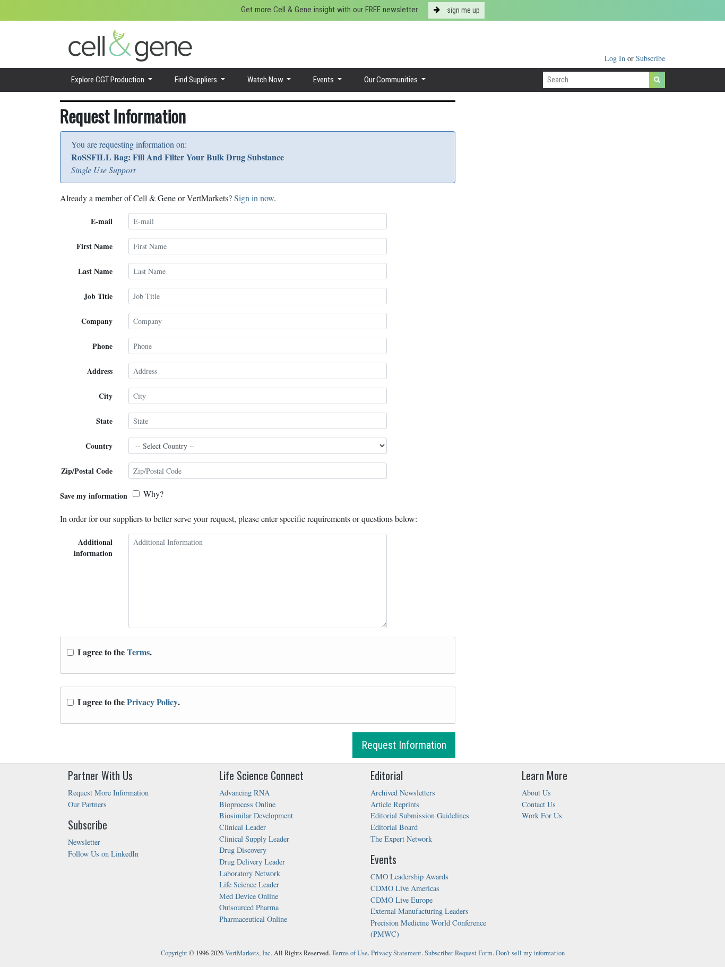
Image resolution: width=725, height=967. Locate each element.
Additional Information (93, 547)
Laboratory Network (249, 873)
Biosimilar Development (256, 815)
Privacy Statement (396, 952)
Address (100, 370)
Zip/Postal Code (87, 470)
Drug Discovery (242, 850)
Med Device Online (248, 896)
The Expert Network (401, 839)
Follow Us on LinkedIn (103, 854)
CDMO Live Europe (401, 900)
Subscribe (650, 58)
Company (97, 321)
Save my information (93, 495)
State (104, 420)
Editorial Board (394, 827)
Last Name (95, 271)
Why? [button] (153, 493)
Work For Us (542, 815)
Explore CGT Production (108, 79)
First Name (94, 246)
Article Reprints (394, 804)
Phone (102, 346)
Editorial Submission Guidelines (419, 815)
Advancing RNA (244, 793)
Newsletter (84, 842)
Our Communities (391, 79)
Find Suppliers (197, 79)
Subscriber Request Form (459, 952)
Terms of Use (350, 952)
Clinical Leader (242, 827)
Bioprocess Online (247, 804)
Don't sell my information (530, 952)
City (106, 395)
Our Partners (87, 804)
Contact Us (539, 804)
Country (99, 445)
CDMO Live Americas (404, 888)
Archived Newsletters (402, 793)
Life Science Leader (249, 884)
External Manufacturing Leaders (419, 911)
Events (324, 79)
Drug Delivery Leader (252, 862)
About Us (536, 793)
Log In (616, 58)
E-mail (102, 221)
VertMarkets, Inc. (248, 952)
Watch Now (266, 79)
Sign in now (254, 197)
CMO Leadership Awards (409, 876)
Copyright (174, 952)
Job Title (98, 296)
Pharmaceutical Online (253, 919)
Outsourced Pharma (249, 907)
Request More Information (108, 793)
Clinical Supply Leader (254, 839)
